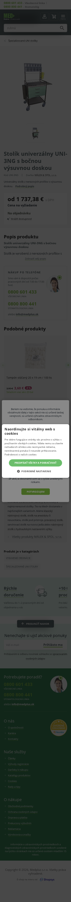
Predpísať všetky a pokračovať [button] (36, 462)
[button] (35, 471)
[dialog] (35, 451)
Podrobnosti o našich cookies (21, 454)
